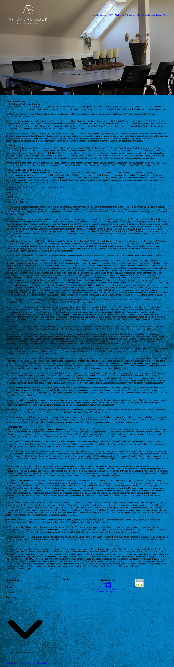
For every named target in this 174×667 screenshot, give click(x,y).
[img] (27, 14)
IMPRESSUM (128, 15)
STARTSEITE (99, 15)
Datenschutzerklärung (46, 663)
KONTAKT (113, 15)
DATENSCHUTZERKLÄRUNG (152, 15)
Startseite (9, 663)
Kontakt (19, 663)
